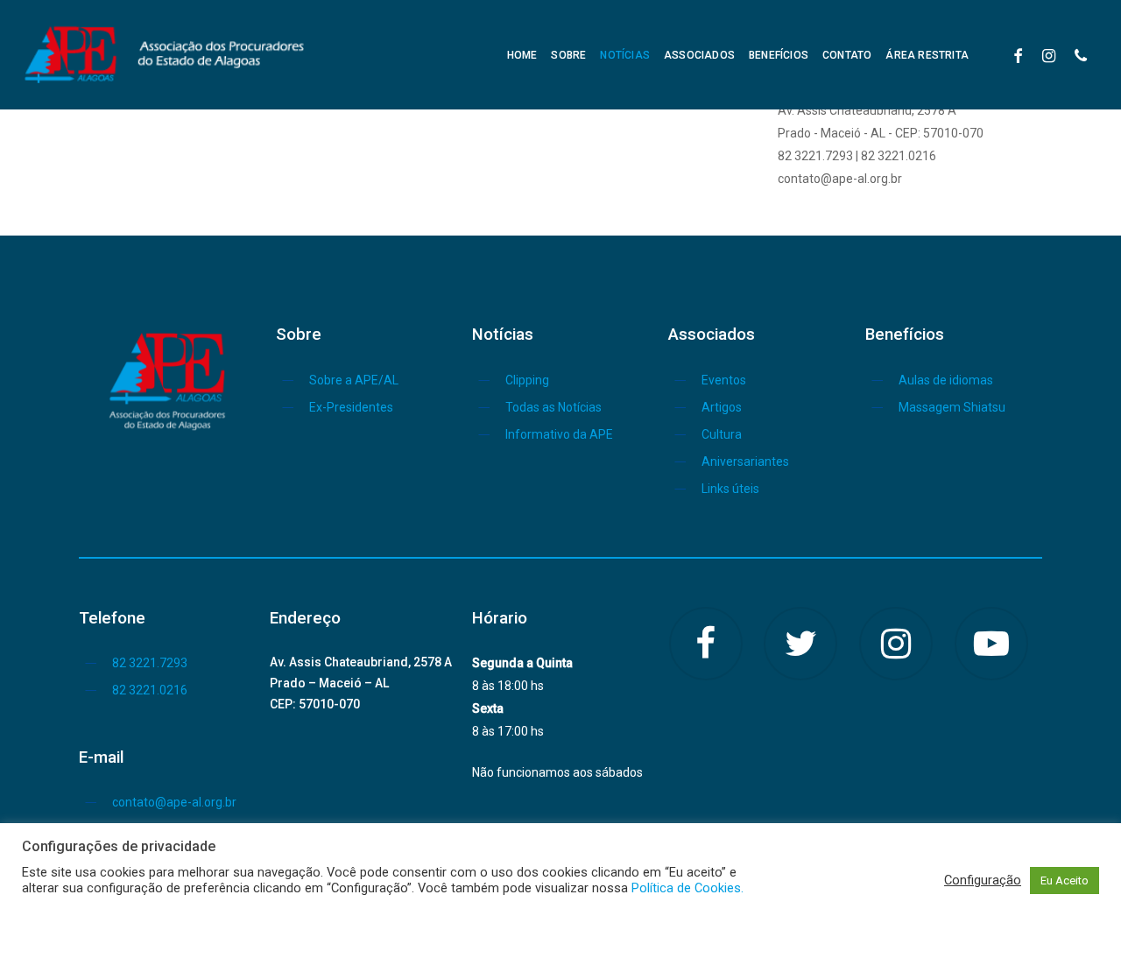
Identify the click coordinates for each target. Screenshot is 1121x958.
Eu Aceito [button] (1064, 880)
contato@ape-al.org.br (174, 802)
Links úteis (730, 489)
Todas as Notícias (553, 407)
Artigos (722, 407)
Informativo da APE (559, 434)
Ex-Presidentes (351, 407)
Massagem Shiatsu (952, 407)
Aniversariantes (745, 461)
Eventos (724, 380)
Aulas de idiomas (946, 380)
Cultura (722, 434)
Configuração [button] (982, 880)
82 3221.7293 (149, 663)
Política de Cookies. (687, 888)
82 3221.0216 (149, 690)
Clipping (527, 380)
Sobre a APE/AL (353, 380)
